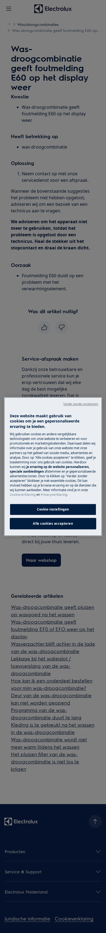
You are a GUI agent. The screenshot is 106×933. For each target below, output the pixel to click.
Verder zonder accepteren (80, 404)
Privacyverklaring (54, 495)
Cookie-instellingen (53, 509)
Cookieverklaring (23, 495)
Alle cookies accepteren (53, 523)
